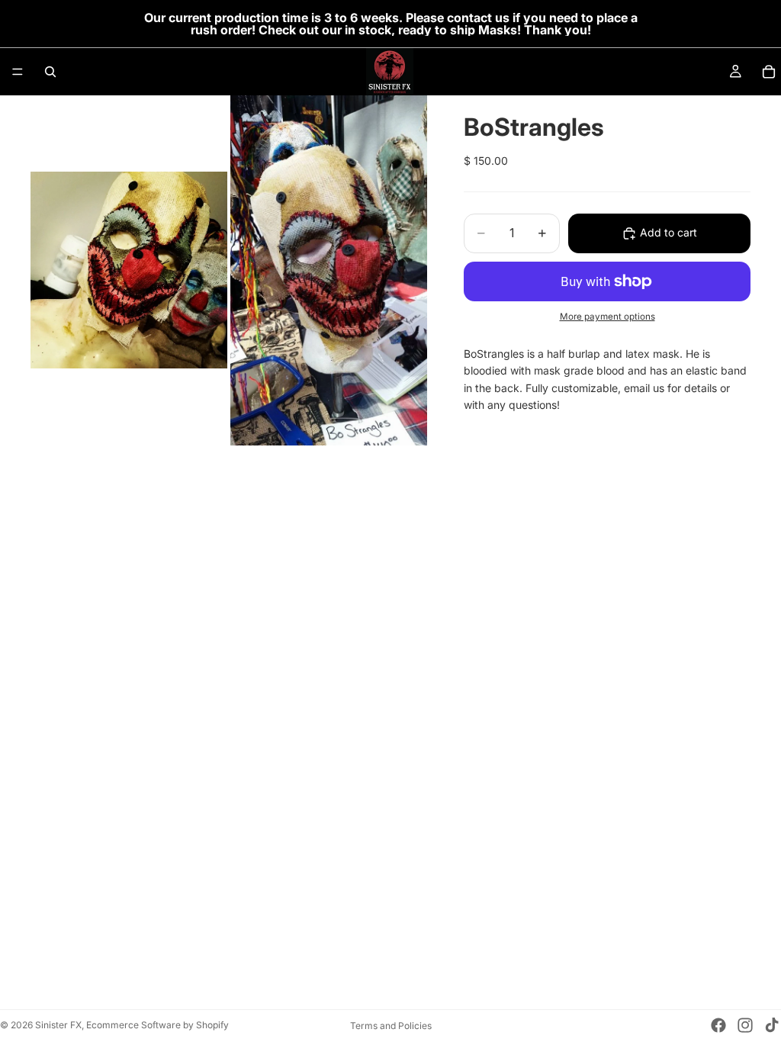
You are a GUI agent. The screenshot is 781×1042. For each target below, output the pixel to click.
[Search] (50, 71)
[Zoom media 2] (328, 270)
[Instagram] (745, 1025)
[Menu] (17, 71)
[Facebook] (718, 1025)
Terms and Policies (391, 1025)
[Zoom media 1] (129, 270)
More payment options (607, 316)
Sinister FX (58, 1025)
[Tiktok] (772, 1025)
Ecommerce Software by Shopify (157, 1025)
